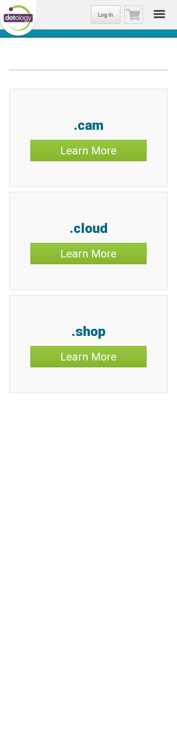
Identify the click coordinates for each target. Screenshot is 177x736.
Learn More (88, 150)
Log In (105, 15)
